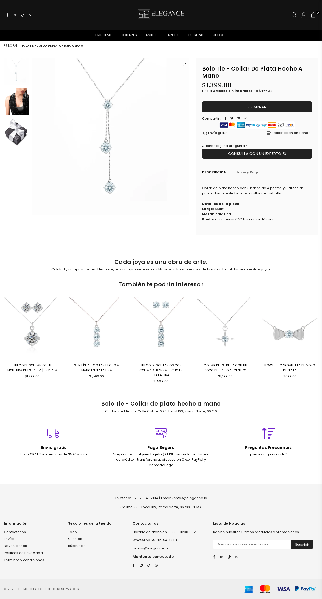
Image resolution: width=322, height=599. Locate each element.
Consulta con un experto (255, 153)
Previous (36, 136)
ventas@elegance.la (150, 548)
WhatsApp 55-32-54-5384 (155, 540)
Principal (103, 35)
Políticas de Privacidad (23, 552)
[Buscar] (294, 15)
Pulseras (196, 35)
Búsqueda (77, 545)
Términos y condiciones (24, 560)
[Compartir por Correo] (245, 118)
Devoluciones (15, 545)
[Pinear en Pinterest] (238, 118)
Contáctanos (15, 532)
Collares (128, 35)
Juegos (220, 35)
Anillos (152, 35)
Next (185, 136)
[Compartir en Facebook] (225, 118)
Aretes (174, 35)
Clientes (75, 538)
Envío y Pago (247, 172)
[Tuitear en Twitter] (232, 118)
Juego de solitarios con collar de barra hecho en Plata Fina (161, 370)
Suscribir (302, 544)
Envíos (9, 538)
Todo (72, 532)
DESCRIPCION (214, 172)
